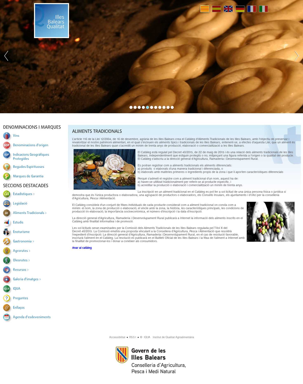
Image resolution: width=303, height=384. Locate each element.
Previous (6, 57)
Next (296, 57)
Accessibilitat (117, 337)
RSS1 (132, 337)
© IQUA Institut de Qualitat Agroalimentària (167, 337)
